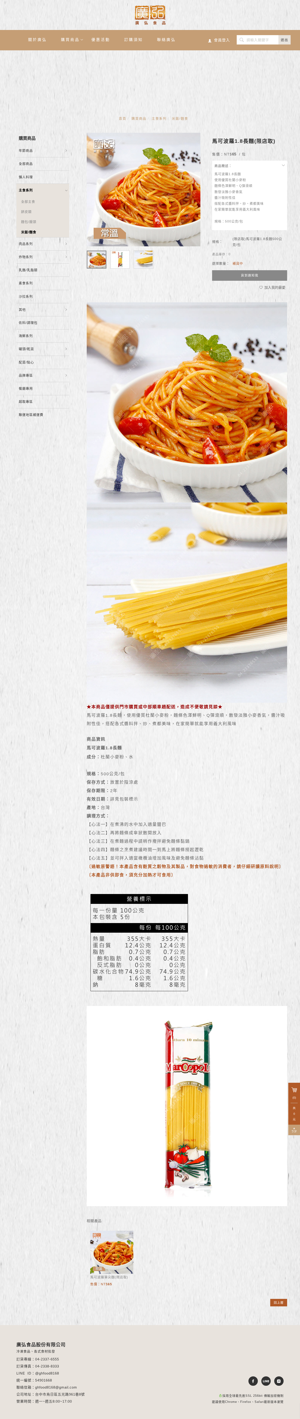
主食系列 (159, 118)
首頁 (122, 118)
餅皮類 (26, 212)
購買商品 (70, 40)
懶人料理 (26, 177)
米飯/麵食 (180, 118)
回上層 (279, 1302)
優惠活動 (100, 40)
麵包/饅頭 (28, 222)
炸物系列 (26, 257)
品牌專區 (26, 375)
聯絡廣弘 (166, 40)
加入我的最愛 (274, 287)
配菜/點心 (26, 362)
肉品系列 (26, 244)
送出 (284, 40)
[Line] (264, 1381)
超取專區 (26, 401)
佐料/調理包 (28, 323)
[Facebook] (251, 1381)
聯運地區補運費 (31, 415)
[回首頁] (150, 15)
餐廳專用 (26, 388)
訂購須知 (133, 40)
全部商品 (26, 164)
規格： (217, 242)
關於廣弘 (37, 40)
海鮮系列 (26, 336)
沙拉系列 (26, 296)
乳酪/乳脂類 (28, 270)
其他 (22, 309)
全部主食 (28, 201)
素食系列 (26, 283)
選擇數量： (221, 263)
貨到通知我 (250, 275)
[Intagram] (277, 1381)
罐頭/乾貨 (26, 349)
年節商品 (26, 150)
